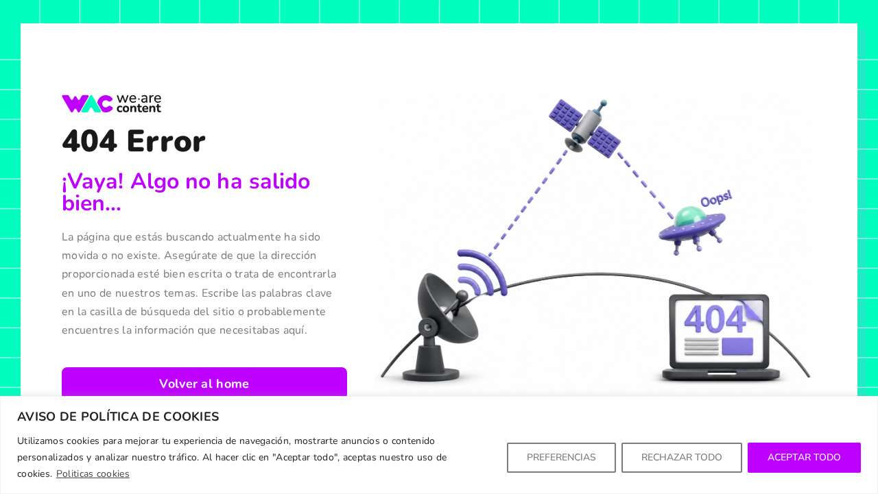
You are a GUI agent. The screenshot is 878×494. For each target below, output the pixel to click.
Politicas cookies (93, 473)
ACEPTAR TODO (804, 457)
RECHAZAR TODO (681, 457)
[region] (439, 445)
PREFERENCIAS (561, 457)
